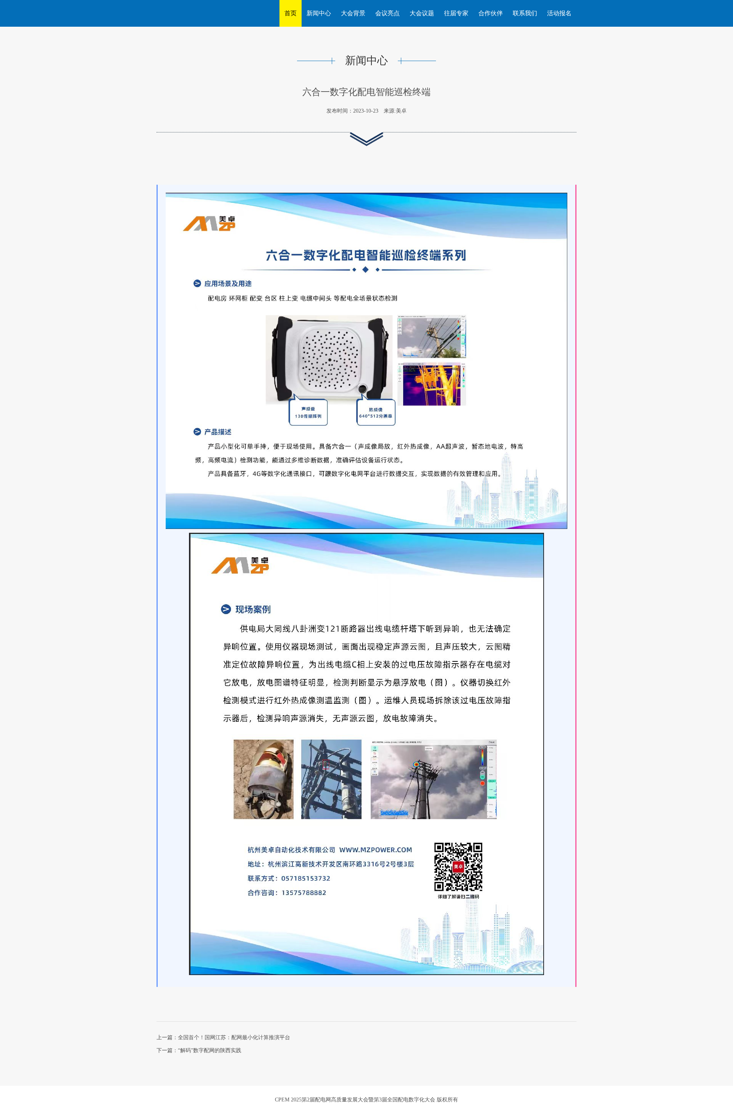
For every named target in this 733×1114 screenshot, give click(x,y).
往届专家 (456, 13)
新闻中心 (319, 13)
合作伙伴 (490, 13)
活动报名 (559, 13)
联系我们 (525, 13)
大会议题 (422, 13)
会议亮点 (387, 13)
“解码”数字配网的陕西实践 (209, 1050)
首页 (290, 13)
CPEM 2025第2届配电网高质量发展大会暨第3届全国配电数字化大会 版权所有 (366, 1100)
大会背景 (353, 13)
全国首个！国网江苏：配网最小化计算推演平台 (234, 1037)
